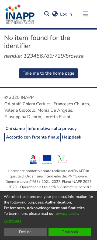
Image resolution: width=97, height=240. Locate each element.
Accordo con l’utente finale (32, 137)
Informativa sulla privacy (52, 129)
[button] (46, 14)
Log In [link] (66, 14)
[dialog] (48, 215)
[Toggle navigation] (85, 14)
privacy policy (67, 213)
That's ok (70, 231)
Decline (25, 231)
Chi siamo (15, 129)
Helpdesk (71, 137)
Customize (12, 221)
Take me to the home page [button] (48, 73)
